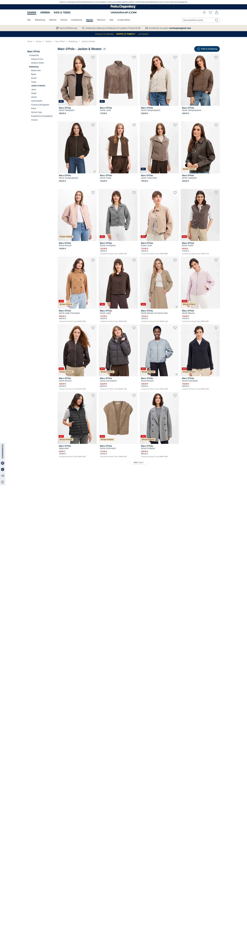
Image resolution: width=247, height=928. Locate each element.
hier (182, 2)
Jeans (33, 89)
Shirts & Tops (36, 112)
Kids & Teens (62, 12)
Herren (45, 12)
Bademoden (36, 70)
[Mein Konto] (204, 12)
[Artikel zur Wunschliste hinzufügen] (93, 57)
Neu (29, 20)
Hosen (33, 82)
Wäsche (52, 20)
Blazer (33, 74)
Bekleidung (40, 20)
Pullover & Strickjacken (40, 105)
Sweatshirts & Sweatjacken (42, 116)
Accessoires (76, 20)
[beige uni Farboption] (142, 116)
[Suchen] (217, 20)
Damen (31, 12)
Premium (101, 20)
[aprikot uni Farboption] (60, 252)
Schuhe (63, 20)
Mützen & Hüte (37, 59)
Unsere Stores (123, 20)
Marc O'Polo (60, 41)
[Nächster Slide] (95, 77)
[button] (204, 12)
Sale (111, 20)
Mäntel (34, 97)
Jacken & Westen (88, 41)
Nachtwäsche (36, 101)
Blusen (34, 78)
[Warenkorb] (216, 12)
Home (29, 41)
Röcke (33, 108)
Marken (89, 20)
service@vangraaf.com (180, 28)
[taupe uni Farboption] (101, 116)
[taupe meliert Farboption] (60, 116)
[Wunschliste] (210, 12)
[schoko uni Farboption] (146, 116)
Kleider (34, 93)
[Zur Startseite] (123, 7)
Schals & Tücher (37, 63)
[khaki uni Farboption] (60, 184)
